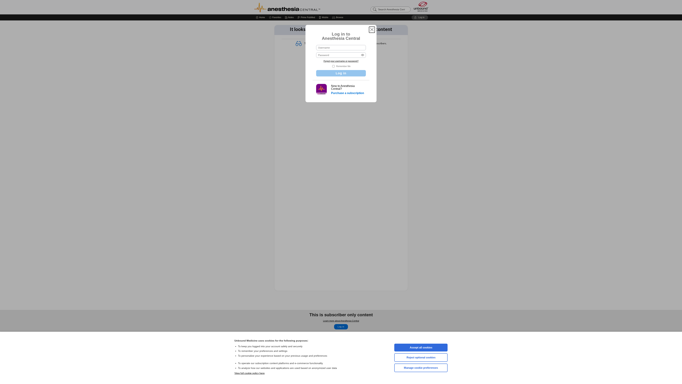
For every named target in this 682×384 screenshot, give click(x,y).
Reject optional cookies (421, 357)
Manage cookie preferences (421, 367)
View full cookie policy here (249, 373)
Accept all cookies (421, 347)
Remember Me (343, 66)
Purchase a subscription (347, 93)
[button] (372, 30)
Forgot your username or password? (341, 61)
